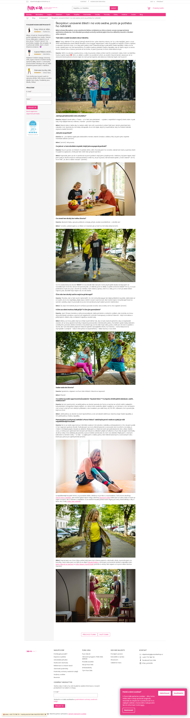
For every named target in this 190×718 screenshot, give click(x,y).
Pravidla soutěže (88, 662)
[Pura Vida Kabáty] (96, 531)
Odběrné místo (116, 663)
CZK (151, 1)
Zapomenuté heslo (33, 114)
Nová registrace (31, 111)
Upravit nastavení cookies (77, 714)
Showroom (114, 660)
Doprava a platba (60, 657)
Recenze (57, 677)
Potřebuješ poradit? (60, 654)
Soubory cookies (59, 675)
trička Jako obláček (73, 501)
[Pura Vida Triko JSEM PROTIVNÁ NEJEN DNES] (96, 189)
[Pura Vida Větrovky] (96, 86)
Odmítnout (164, 693)
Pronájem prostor (117, 654)
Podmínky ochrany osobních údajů (66, 672)
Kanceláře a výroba (117, 657)
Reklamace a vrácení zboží (63, 666)
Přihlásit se (32, 107)
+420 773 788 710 (148, 657)
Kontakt (83, 1)
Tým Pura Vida (87, 671)
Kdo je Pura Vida (87, 665)
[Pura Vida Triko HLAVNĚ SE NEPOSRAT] (96, 255)
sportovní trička (105, 498)
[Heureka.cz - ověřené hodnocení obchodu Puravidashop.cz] (32, 128)
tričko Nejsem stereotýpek (84, 564)
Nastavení (128, 710)
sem (142, 705)
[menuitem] (29, 14)
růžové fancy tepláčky (63, 498)
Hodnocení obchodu (97, 1)
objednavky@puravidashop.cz (152, 654)
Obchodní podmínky (61, 669)
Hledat (113, 8)
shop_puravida (147, 663)
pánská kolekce (93, 562)
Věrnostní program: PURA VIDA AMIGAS (92, 658)
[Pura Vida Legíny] (96, 358)
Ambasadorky (87, 668)
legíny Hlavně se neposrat (65, 564)
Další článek (104, 634)
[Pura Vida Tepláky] (96, 596)
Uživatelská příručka (60, 660)
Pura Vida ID (86, 654)
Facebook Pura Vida (149, 660)
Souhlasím (178, 693)
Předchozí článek (89, 634)
